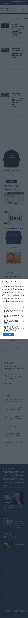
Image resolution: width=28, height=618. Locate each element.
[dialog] (14, 309)
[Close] (25, 282)
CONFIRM (8, 334)
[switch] (22, 311)
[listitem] (14, 308)
